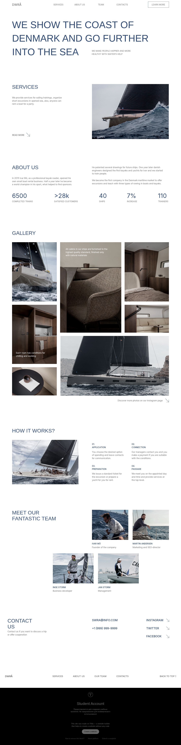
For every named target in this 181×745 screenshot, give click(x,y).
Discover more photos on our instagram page (140, 400)
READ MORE (18, 135)
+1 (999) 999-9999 (104, 628)
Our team (100, 676)
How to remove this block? (74, 738)
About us (79, 676)
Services (57, 676)
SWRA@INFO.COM (105, 620)
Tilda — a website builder (100, 724)
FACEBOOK (154, 636)
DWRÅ (16, 5)
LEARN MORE (158, 4)
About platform (93, 738)
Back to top (167, 676)
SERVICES (58, 4)
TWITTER (152, 628)
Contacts (122, 676)
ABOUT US (79, 4)
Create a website (90, 731)
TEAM (101, 4)
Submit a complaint (109, 738)
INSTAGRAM (154, 620)
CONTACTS (122, 4)
